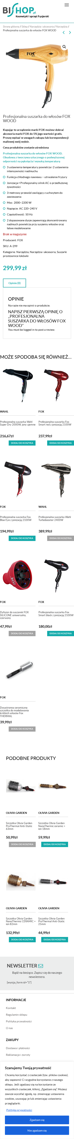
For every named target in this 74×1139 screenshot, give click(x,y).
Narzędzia (61, 26)
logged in (29, 329)
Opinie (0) (14, 283)
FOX (20, 240)
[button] (64, 46)
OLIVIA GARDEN (16, 812)
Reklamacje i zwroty (18, 1054)
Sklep (25, 26)
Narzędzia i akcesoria (42, 26)
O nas (9, 1028)
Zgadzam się (37, 1119)
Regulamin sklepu (16, 1014)
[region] (37, 1100)
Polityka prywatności (19, 1110)
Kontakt (11, 1008)
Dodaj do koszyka (22, 443)
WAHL (4, 411)
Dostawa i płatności (18, 1048)
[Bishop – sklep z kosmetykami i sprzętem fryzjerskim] (26, 10)
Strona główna (11, 26)
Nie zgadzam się (37, 1130)
